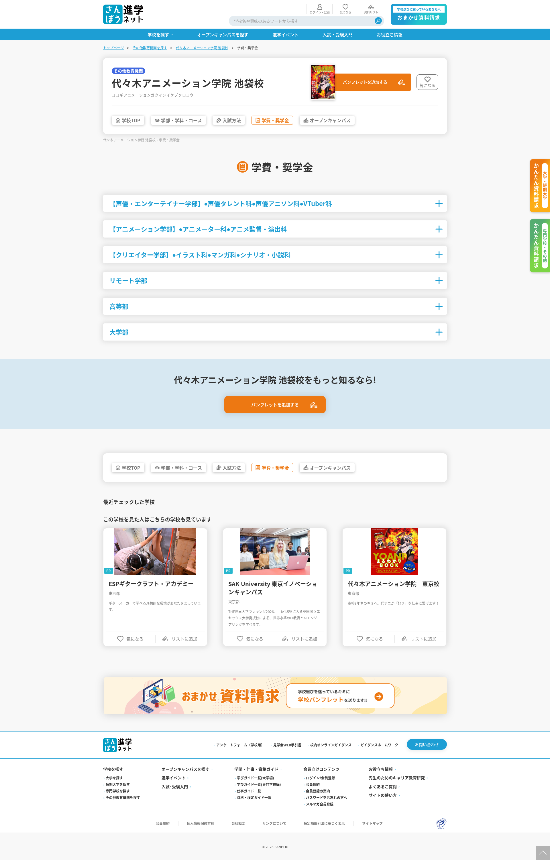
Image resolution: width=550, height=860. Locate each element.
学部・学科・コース (181, 120)
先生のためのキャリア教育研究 (397, 777)
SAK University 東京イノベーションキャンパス (272, 588)
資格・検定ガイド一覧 (254, 797)
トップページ (113, 47)
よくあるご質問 (383, 786)
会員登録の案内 (318, 790)
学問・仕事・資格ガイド (256, 769)
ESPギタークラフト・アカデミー (151, 584)
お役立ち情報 (381, 769)
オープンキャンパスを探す (185, 769)
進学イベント (174, 777)
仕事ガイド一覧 (249, 790)
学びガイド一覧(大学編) (255, 777)
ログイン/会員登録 (320, 777)
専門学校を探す (118, 790)
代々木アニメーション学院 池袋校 (202, 47)
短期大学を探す (118, 784)
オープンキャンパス (330, 120)
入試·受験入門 (175, 786)
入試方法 (232, 120)
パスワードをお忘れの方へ (326, 797)
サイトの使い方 (383, 795)
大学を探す (114, 777)
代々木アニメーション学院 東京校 (393, 584)
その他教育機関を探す (150, 47)
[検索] (378, 20)
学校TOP (131, 120)
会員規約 (313, 784)
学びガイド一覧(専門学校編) (259, 784)
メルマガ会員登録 (319, 804)
